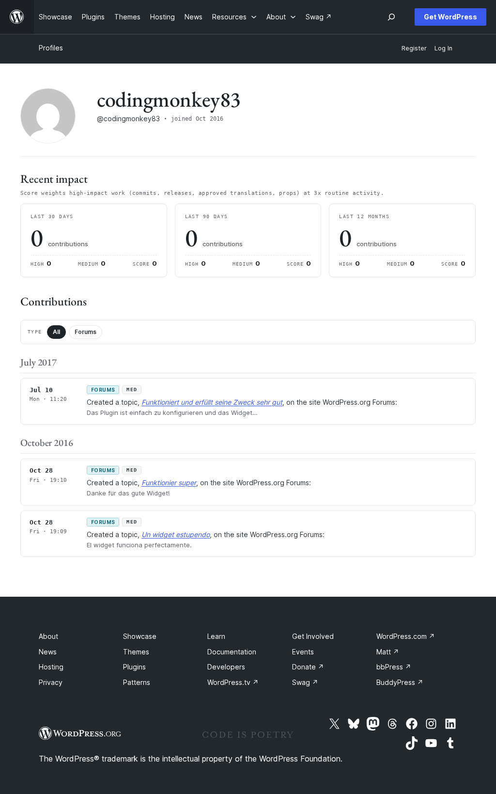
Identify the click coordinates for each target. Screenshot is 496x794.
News (48, 652)
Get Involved (313, 636)
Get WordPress (450, 17)
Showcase (139, 636)
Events (303, 652)
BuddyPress (399, 682)
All (56, 331)
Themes (136, 652)
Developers (226, 667)
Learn (216, 636)
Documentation (231, 652)
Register (414, 48)
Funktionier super (168, 482)
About (48, 636)
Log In (443, 48)
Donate (308, 667)
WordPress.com (405, 636)
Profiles (51, 48)
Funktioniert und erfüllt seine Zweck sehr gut (211, 402)
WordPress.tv (233, 682)
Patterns (136, 682)
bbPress (393, 667)
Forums (85, 331)
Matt (387, 652)
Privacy (50, 682)
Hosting (51, 667)
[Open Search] (391, 17)
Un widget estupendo (175, 534)
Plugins (134, 667)
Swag (305, 682)
